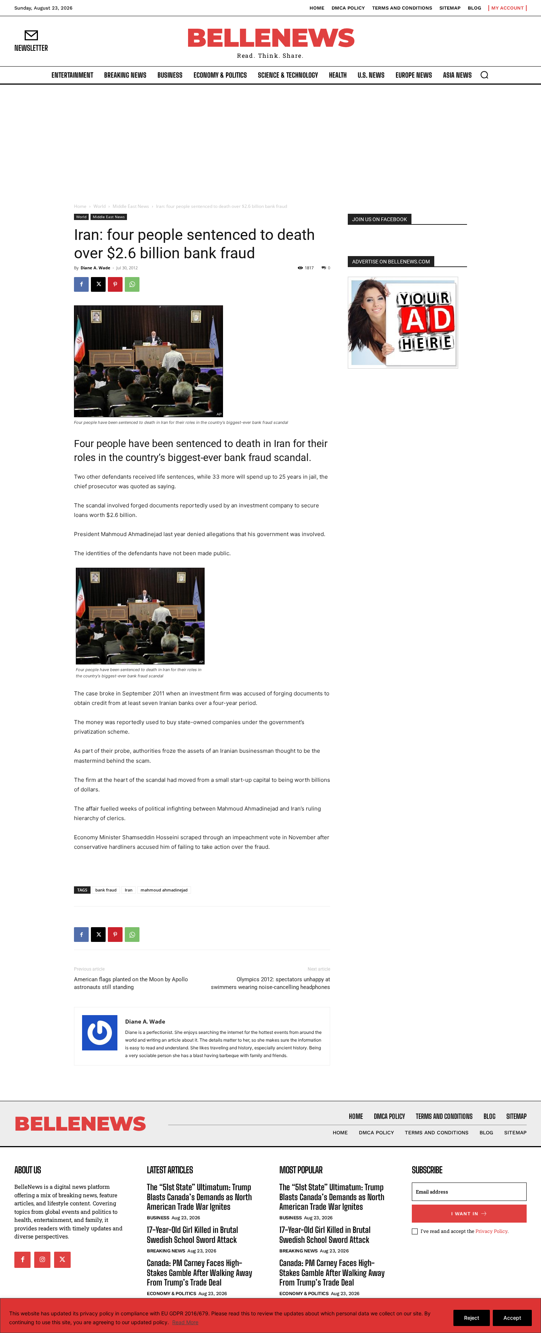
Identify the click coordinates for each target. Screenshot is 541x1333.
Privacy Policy (491, 1231)
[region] (270, 1315)
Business (158, 1217)
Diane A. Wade (95, 267)
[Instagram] (42, 1260)
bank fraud (106, 890)
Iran (128, 890)
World (99, 206)
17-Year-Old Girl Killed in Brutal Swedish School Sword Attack (192, 1234)
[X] (98, 284)
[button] (484, 75)
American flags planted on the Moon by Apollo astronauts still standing (131, 983)
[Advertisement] (270, 139)
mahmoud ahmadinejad (164, 890)
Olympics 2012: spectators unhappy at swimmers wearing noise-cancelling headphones (270, 983)
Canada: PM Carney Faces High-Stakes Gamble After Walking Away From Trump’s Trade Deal (199, 1272)
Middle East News (131, 206)
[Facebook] (81, 284)
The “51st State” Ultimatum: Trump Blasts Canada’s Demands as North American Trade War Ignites (199, 1197)
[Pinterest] (115, 284)
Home (80, 206)
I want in (464, 1213)
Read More (185, 1322)
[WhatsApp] (132, 284)
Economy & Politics (171, 1293)
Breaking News (166, 1251)
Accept (512, 1318)
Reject (471, 1318)
